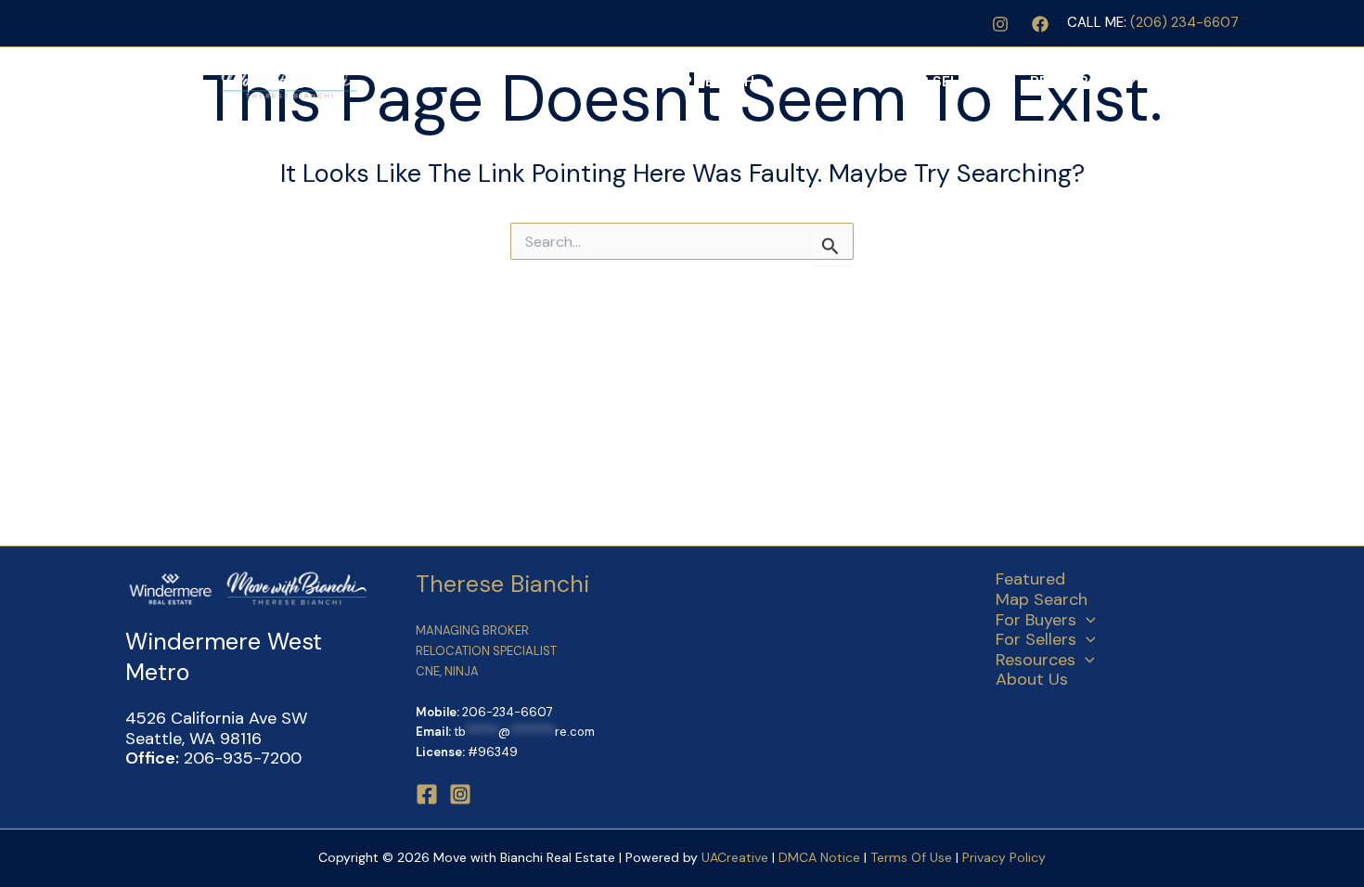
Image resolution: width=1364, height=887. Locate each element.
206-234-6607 (507, 712)
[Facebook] (1040, 24)
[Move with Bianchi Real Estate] (241, 81)
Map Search (707, 81)
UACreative (734, 857)
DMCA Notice (819, 857)
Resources (1073, 81)
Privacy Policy (1004, 857)
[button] (871, 81)
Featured (604, 81)
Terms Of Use (913, 857)
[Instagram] (1000, 24)
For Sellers (946, 81)
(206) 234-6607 (1184, 22)
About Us (1191, 81)
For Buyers (817, 81)
